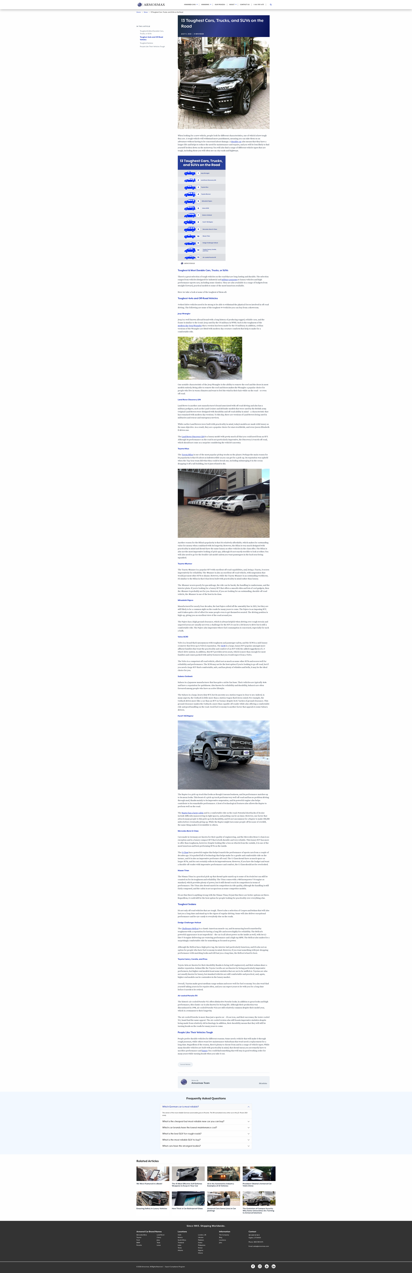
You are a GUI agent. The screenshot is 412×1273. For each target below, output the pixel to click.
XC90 (223, 646)
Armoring (205, 4)
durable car (236, 141)
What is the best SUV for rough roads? (181, 1133)
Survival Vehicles (185, 1064)
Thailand (181, 1243)
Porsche (139, 1245)
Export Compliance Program (175, 1267)
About (232, 4)
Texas (180, 1248)
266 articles (263, 1083)
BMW (138, 1243)
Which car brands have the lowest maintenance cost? (189, 1127)
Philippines (201, 1245)
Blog (220, 1237)
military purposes (229, 279)
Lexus (159, 1245)
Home (138, 12)
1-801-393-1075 (259, 4)
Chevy (159, 1237)
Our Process (220, 4)
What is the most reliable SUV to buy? (181, 1140)
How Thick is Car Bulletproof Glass (187, 1209)
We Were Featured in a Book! (149, 1184)
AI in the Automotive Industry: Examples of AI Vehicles (220, 1185)
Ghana (200, 1253)
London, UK (202, 1235)
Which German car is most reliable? (180, 1107)
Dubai (200, 1243)
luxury (204, 1050)
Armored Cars (190, 4)
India (179, 1245)
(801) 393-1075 (258, 1242)
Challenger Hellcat (190, 928)
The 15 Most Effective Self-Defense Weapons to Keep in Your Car (187, 1185)
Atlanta (180, 1250)
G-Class (185, 852)
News (146, 12)
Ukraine (200, 1237)
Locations (222, 1240)
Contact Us (245, 4)
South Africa (182, 1240)
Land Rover (161, 1235)
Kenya (200, 1248)
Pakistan (201, 1240)
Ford (138, 1240)
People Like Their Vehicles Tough (152, 47)
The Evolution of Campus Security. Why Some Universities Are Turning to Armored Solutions (258, 1211)
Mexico (180, 1237)
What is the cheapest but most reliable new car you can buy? (193, 1121)
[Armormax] (151, 4)
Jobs (220, 1243)
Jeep (158, 1240)
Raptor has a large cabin (192, 813)
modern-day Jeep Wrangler (190, 325)
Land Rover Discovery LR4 (193, 436)
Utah (179, 1235)
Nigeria (200, 1250)
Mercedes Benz (141, 1235)
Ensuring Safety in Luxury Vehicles (151, 1209)
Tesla (158, 1243)
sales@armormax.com (261, 1246)
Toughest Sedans (146, 43)
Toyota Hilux (187, 454)
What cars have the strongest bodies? (181, 1146)
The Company (224, 1235)
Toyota (138, 1237)
